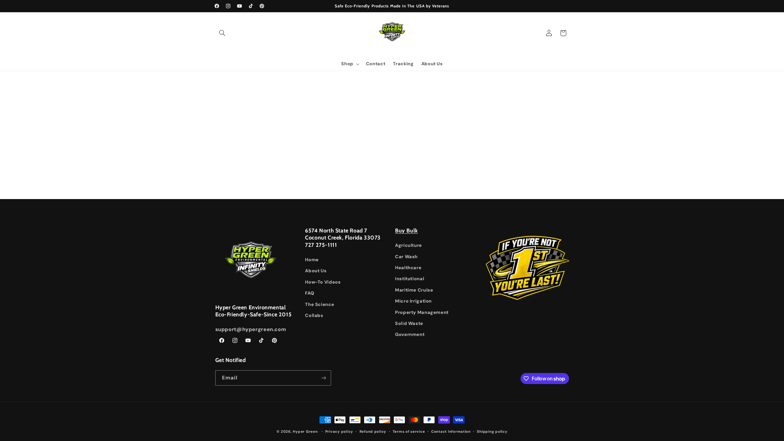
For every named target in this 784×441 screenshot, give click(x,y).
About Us (315, 271)
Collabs (314, 315)
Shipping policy (492, 431)
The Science (319, 304)
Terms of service (409, 431)
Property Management (422, 312)
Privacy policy (339, 431)
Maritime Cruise (414, 290)
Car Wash (406, 257)
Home (312, 260)
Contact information (451, 431)
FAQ (309, 293)
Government (409, 334)
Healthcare (408, 268)
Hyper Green (305, 431)
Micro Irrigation (413, 301)
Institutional (409, 279)
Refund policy (373, 431)
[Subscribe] (323, 377)
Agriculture (408, 245)
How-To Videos (323, 282)
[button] (222, 33)
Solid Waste (409, 323)
